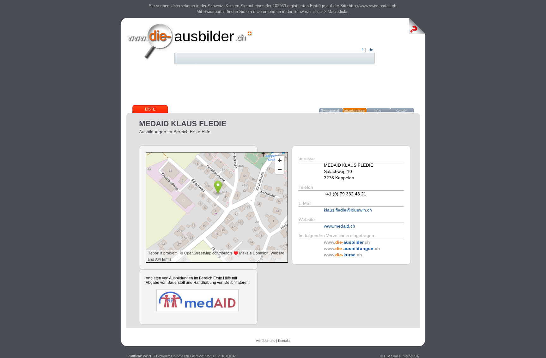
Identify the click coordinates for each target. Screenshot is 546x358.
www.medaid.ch (339, 226)
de (371, 50)
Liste (150, 109)
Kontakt (401, 110)
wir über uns (265, 341)
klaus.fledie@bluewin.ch (348, 209)
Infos (377, 110)
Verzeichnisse (354, 110)
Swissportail (330, 110)
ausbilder (204, 36)
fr (362, 50)
